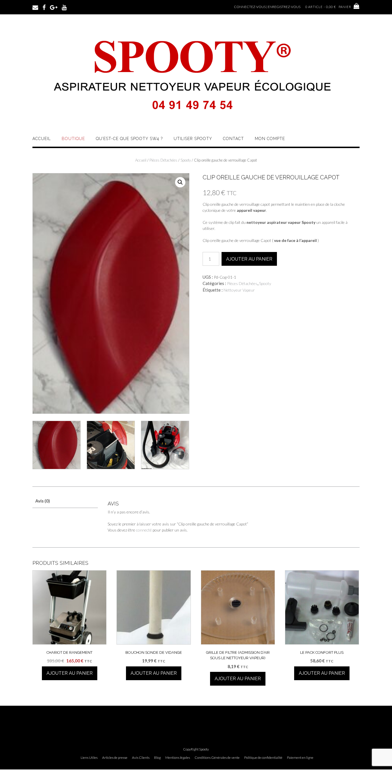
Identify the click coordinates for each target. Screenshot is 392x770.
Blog (157, 757)
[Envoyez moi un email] (35, 6)
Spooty (186, 160)
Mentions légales (177, 757)
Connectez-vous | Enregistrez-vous (267, 7)
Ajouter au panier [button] (69, 673)
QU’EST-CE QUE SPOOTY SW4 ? (129, 138)
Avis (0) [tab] (42, 500)
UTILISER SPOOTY (193, 138)
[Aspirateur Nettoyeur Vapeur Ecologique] (196, 121)
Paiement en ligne (300, 757)
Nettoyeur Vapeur (239, 290)
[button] (180, 182)
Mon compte (270, 138)
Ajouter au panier (249, 259)
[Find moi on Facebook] (44, 6)
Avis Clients (141, 757)
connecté (144, 529)
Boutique (73, 138)
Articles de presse (114, 757)
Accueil (41, 138)
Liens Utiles (89, 757)
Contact (233, 138)
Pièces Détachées (163, 160)
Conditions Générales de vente (217, 757)
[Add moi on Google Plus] (53, 6)
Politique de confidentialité (263, 757)
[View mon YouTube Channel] (64, 6)
